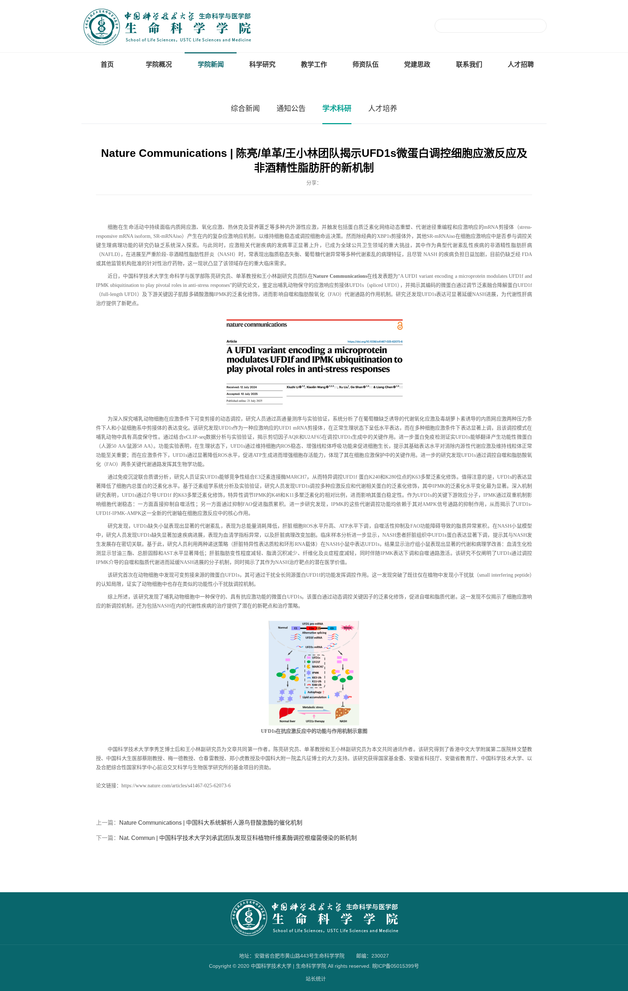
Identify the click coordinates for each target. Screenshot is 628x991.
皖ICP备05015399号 (395, 966)
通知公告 (291, 109)
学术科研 (336, 109)
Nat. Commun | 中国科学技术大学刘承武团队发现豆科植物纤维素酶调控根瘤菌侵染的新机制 (238, 838)
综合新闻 (245, 109)
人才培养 (382, 109)
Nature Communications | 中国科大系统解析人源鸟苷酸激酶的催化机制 (210, 823)
